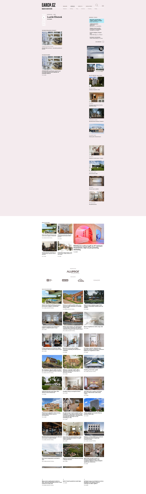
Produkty (89, 8)
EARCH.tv (80, 6)
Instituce (83, 8)
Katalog (73, 6)
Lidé (54, 14)
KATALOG (49, 14)
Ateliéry (71, 8)
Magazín (65, 6)
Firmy (77, 8)
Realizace (65, 8)
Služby (96, 8)
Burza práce (89, 6)
